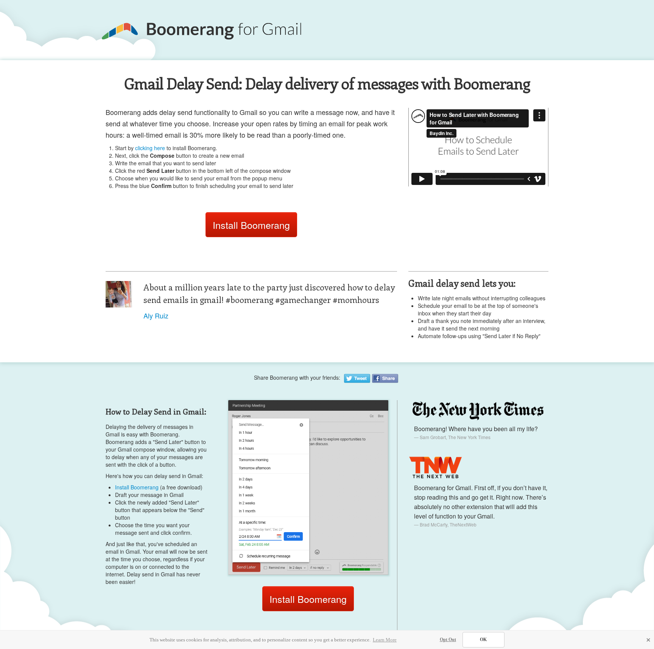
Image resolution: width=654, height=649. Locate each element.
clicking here (150, 148)
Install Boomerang (251, 224)
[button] (648, 640)
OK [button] (483, 639)
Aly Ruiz (155, 315)
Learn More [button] (385, 640)
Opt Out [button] (448, 639)
